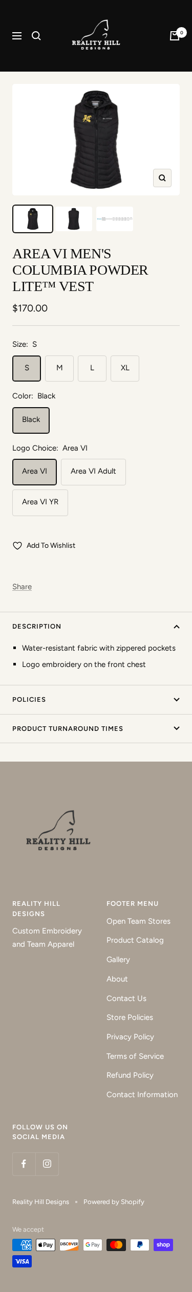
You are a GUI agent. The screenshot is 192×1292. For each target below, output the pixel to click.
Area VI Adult (93, 471)
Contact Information (142, 1094)
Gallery (118, 959)
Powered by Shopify (113, 1202)
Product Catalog (135, 940)
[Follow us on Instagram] (46, 1163)
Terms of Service (135, 1056)
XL (125, 367)
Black (31, 419)
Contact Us (126, 998)
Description (36, 626)
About (117, 979)
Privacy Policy (130, 1036)
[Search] (36, 35)
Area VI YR (40, 501)
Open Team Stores (138, 921)
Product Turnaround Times (67, 728)
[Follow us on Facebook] (23, 1163)
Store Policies (129, 1017)
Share (22, 586)
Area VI (34, 471)
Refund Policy (130, 1075)
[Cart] (174, 35)
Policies (29, 699)
